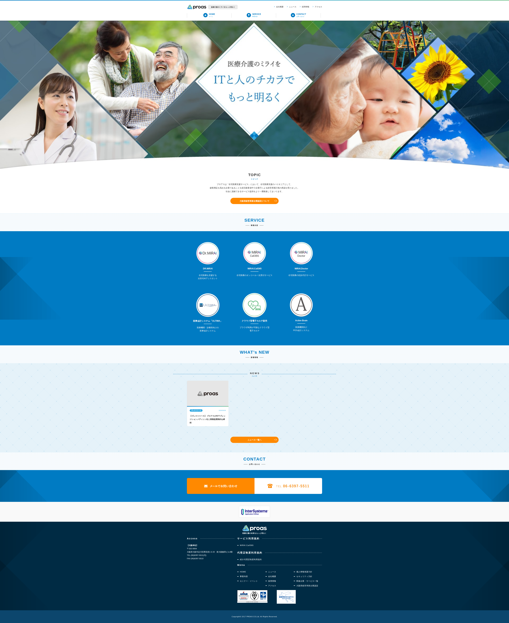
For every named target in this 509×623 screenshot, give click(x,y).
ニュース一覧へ (255, 440)
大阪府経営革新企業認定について (254, 201)
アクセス (318, 7)
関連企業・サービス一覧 (307, 581)
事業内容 (244, 576)
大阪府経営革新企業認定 (307, 586)
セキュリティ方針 (304, 576)
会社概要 (280, 7)
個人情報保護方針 (304, 572)
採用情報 (305, 7)
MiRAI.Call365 (247, 545)
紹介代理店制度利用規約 (251, 559)
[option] (208, 403)
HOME (243, 572)
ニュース (292, 7)
